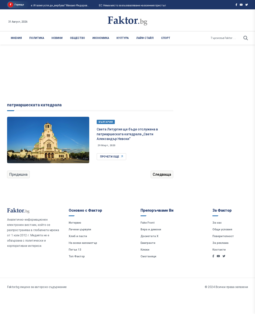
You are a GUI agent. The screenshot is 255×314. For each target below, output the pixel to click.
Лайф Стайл (145, 37)
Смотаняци (148, 256)
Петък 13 (75, 249)
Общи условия (222, 229)
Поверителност (223, 236)
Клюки (145, 249)
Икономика (100, 37)
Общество (77, 37)
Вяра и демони (151, 229)
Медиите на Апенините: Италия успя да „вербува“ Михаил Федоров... (45, 5)
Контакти (219, 249)
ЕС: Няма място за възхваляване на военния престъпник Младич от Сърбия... (146, 5)
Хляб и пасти (78, 236)
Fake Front (148, 222)
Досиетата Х (149, 236)
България (106, 122)
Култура (122, 37)
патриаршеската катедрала (34, 105)
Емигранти (148, 243)
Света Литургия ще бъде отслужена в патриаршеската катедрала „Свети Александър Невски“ (127, 134)
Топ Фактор (77, 256)
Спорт (165, 37)
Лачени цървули (80, 229)
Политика (36, 37)
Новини (57, 37)
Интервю (75, 222)
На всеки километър (83, 243)
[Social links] (236, 4)
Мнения (16, 37)
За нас (217, 222)
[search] (245, 38)
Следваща (162, 174)
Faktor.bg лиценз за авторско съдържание (37, 287)
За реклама (220, 243)
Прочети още (109, 156)
